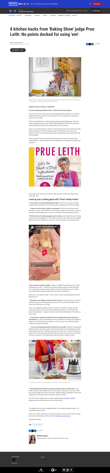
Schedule (53, 15)
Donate (97, 4)
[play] (10, 11)
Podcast (37, 15)
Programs (28, 15)
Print (98, 44)
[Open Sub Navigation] (22, 15)
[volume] (15, 11)
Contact (74, 15)
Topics (45, 15)
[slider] (17, 11)
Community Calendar (64, 15)
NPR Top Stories (37, 424)
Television (12, 15)
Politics (19, 15)
